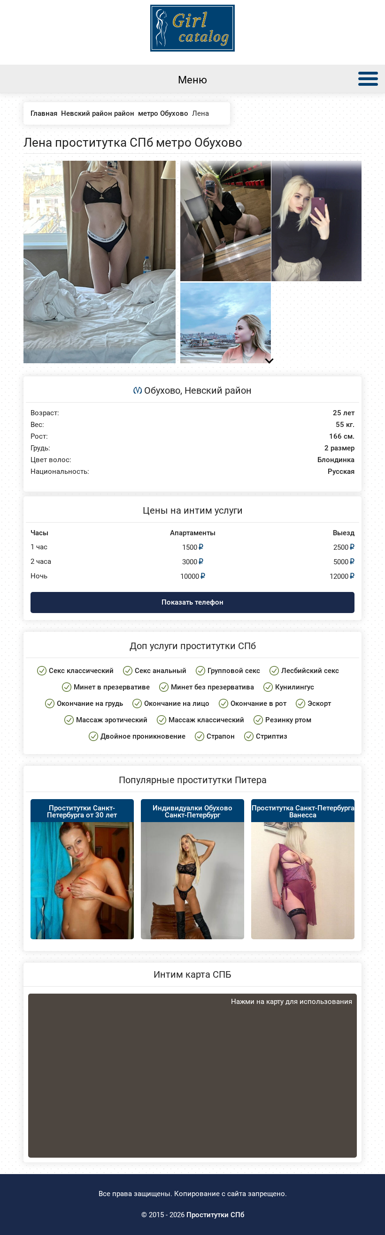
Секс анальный (160, 670)
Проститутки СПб (215, 1215)
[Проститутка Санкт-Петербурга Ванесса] (302, 905)
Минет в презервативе (112, 687)
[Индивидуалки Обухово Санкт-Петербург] (192, 899)
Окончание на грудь (90, 703)
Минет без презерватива (212, 687)
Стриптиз (271, 736)
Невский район (218, 390)
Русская (341, 471)
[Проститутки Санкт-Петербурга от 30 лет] (82, 887)
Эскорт (319, 703)
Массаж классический (206, 720)
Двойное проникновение (142, 736)
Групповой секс (234, 670)
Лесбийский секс (310, 670)
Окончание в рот (258, 703)
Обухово (162, 390)
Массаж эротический (111, 720)
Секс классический (81, 670)
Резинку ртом (288, 720)
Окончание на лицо (176, 703)
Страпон (221, 736)
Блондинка (335, 460)
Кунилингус (294, 687)
